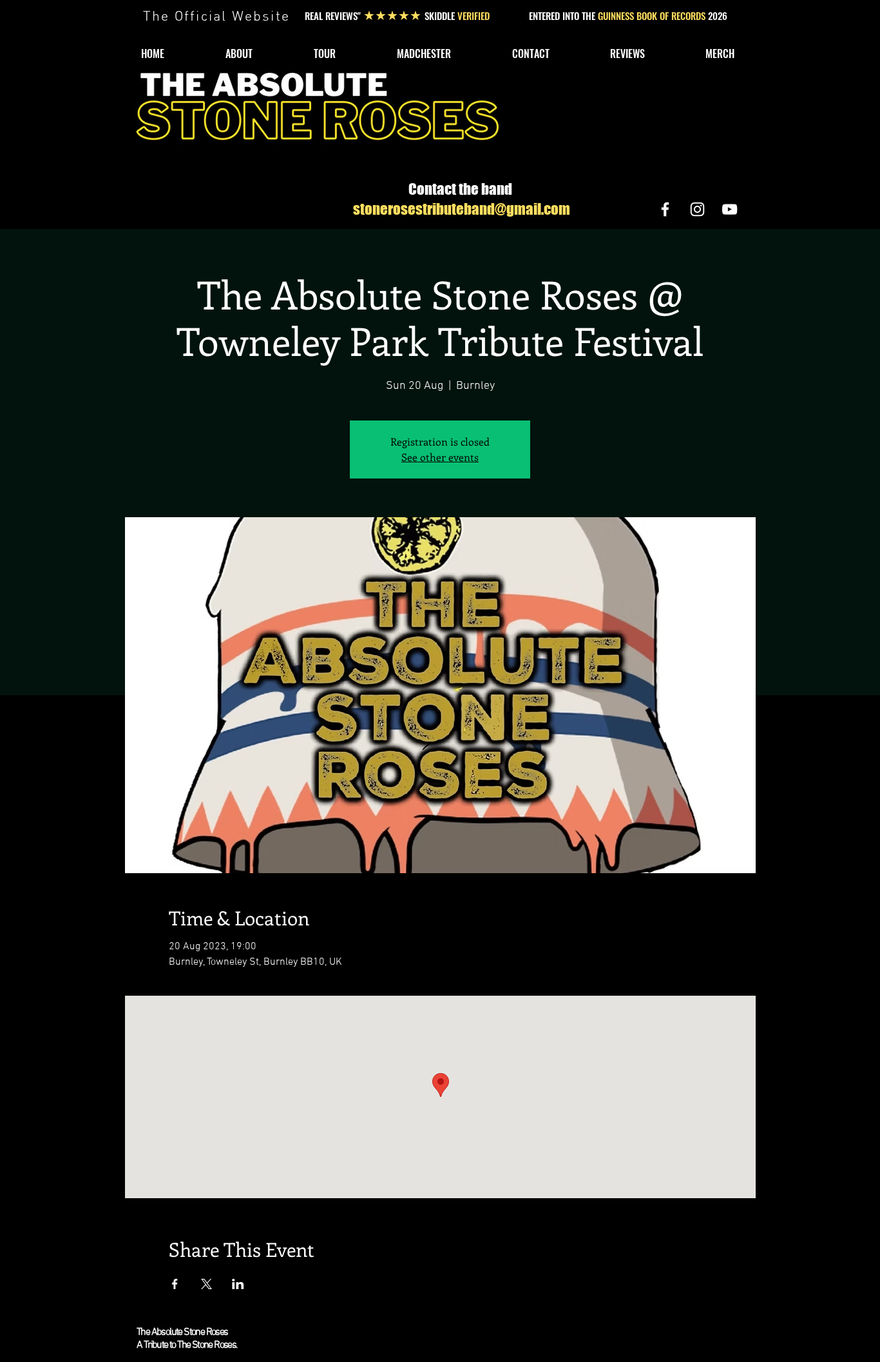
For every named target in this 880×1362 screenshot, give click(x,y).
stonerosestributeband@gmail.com (461, 209)
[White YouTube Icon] (729, 209)
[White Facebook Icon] (665, 209)
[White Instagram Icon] (697, 209)
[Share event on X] (206, 1284)
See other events (440, 457)
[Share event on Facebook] (175, 1284)
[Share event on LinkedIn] (238, 1284)
